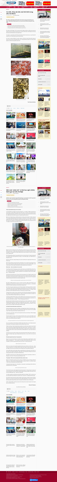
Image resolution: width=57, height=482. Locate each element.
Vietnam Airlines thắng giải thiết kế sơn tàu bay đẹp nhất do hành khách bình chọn (20, 129)
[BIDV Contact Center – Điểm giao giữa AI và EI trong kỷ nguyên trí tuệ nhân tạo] (21, 177)
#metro (11, 108)
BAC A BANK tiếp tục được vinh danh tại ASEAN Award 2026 (30, 140)
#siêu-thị (14, 108)
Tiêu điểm (14, 7)
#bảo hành (19, 402)
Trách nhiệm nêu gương (24, 7)
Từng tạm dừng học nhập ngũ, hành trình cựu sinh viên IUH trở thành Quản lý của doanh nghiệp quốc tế (47, 114)
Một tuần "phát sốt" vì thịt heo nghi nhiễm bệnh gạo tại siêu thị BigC (16, 25)
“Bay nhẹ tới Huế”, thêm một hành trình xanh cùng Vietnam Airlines (10, 120)
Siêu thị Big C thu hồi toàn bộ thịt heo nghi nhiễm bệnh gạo (15, 203)
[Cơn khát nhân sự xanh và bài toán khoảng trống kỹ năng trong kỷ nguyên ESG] (10, 125)
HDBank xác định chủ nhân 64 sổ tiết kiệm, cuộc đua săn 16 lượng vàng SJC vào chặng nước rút (20, 120)
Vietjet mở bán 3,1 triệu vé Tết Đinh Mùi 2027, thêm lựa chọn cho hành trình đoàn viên (20, 140)
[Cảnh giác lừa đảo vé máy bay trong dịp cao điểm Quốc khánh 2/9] (10, 156)
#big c (25, 402)
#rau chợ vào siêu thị (20, 403)
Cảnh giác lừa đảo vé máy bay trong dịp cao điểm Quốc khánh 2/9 (10, 161)
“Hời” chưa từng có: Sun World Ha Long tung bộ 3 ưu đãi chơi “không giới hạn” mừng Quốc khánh (20, 150)
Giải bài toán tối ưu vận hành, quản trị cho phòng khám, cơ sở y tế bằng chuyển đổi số (41, 113)
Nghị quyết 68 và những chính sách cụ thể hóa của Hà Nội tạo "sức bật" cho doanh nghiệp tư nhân (30, 150)
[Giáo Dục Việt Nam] (11, 3)
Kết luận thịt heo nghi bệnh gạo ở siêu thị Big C (13, 202)
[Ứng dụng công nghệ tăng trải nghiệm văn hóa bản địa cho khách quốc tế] (47, 99)
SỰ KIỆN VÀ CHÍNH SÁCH (42, 81)
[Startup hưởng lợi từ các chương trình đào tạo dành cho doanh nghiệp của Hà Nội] (44, 93)
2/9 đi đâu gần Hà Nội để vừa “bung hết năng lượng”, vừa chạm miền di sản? (30, 120)
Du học (31, 7)
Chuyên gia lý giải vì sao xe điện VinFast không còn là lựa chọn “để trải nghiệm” (45, 24)
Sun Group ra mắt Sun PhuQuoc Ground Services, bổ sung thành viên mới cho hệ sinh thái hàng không (45, 36)
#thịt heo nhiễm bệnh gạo (13, 403)
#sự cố (23, 402)
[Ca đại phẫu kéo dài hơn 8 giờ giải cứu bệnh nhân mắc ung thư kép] (10, 136)
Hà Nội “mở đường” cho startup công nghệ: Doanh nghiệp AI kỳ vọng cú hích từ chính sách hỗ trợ (41, 104)
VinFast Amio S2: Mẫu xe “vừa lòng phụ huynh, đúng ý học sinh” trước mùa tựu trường (45, 20)
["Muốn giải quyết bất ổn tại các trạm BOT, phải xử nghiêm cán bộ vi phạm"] (44, 125)
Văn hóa (43, 7)
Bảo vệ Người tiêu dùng (42, 72)
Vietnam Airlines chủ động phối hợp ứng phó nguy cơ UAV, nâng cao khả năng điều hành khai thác (30, 130)
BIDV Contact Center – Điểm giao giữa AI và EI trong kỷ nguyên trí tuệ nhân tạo (20, 181)
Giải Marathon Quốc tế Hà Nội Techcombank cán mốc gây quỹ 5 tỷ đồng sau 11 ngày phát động (21, 161)
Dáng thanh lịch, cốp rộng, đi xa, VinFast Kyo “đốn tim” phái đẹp (44, 28)
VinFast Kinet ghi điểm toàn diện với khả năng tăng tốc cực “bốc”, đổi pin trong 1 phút (45, 32)
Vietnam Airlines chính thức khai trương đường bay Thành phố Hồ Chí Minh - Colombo (10, 150)
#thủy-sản (18, 108)
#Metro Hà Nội (22, 108)
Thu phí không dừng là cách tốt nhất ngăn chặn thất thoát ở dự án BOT (40, 136)
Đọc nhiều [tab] (44, 9)
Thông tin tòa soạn (14, 0)
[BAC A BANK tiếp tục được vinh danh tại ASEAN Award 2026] (31, 136)
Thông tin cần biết (41, 40)
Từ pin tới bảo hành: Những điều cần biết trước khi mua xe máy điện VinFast (30, 171)
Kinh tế (47, 7)
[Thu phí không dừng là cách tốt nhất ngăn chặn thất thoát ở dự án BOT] (41, 132)
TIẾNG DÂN (40, 257)
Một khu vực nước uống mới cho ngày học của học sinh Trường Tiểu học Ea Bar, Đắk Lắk (20, 171)
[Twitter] (1, 17)
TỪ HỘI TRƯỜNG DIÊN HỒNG (41, 76)
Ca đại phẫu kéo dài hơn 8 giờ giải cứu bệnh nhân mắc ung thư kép (10, 140)
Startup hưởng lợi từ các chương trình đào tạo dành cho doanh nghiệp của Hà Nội (43, 95)
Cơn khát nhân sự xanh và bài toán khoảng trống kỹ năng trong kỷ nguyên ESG (10, 129)
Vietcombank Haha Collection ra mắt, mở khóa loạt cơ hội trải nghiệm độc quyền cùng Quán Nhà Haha (10, 182)
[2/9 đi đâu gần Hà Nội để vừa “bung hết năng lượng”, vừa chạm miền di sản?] (31, 115)
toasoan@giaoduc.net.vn (48, 0)
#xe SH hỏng (11, 402)
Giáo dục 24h (10, 7)
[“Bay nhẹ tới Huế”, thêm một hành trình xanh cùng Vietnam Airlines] (10, 115)
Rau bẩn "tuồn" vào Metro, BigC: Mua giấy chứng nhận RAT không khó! (16, 26)
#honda (16, 402)
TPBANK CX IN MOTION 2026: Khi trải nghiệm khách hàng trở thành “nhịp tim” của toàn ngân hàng (30, 161)
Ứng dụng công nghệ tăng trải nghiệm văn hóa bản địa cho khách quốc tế (47, 104)
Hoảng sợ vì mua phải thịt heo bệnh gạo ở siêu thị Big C (14, 204)
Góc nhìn (18, 7)
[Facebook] (1, 14)
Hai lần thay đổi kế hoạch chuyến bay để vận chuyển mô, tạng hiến (10, 171)
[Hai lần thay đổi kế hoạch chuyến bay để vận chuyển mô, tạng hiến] (10, 167)
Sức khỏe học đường (36, 7)
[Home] (1, 12)
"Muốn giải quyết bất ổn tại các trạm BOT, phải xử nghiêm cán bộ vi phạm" (44, 128)
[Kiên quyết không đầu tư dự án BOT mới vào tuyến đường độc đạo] (47, 132)
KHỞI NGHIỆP (40, 84)
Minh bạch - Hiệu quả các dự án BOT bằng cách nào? (43, 120)
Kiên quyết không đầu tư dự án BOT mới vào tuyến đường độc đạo (47, 135)
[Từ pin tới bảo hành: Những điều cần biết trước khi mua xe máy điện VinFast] (31, 167)
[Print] (1, 19)
